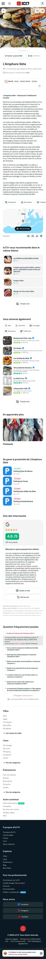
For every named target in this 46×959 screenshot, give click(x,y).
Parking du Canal (20, 481)
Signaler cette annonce (24, 696)
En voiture (28, 236)
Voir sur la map (25, 229)
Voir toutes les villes (14, 733)
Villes (5, 711)
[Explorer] (3, 3)
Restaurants (12, 331)
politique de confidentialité (18, 954)
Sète (27, 73)
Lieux (5, 740)
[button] (37, 10)
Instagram (25, 910)
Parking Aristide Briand (23, 501)
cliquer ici (17, 644)
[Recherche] (11, 3)
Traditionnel (27, 331)
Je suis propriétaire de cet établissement (24, 699)
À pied (33, 236)
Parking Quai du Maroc (23, 471)
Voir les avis (24, 597)
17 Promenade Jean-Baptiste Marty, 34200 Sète (23, 69)
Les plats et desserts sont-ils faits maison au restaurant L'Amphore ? (22, 676)
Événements (9, 770)
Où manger (36, 325)
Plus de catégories (13, 763)
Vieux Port (21, 325)
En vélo (37, 236)
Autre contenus (11, 799)
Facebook (24, 904)
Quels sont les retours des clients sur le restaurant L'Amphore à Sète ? (20, 683)
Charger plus (25, 304)
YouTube (24, 917)
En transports (41, 236)
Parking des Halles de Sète (24, 491)
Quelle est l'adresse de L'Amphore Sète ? (21, 633)
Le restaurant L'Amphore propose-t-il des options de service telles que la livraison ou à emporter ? (24, 689)
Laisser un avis (24, 591)
